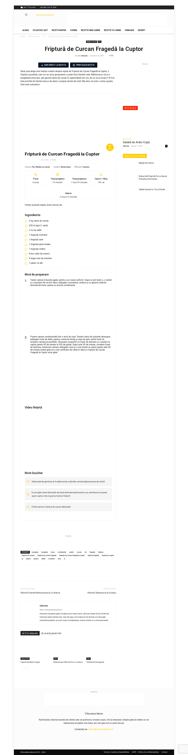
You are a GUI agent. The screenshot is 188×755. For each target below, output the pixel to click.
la (22, 559)
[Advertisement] (117, 19)
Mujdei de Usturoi (146, 163)
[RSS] (156, 7)
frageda (92, 552)
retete (43, 559)
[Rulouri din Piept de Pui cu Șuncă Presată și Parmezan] (130, 179)
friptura (100, 552)
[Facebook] (147, 7)
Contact (164, 752)
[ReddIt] (36, 575)
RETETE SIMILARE (30, 633)
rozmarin (51, 559)
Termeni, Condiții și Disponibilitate (116, 752)
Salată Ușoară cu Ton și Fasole (152, 189)
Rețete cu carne (112, 30)
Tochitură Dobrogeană (95, 662)
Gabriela (84, 56)
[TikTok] (161, 7)
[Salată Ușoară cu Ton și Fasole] (130, 193)
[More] (49, 575)
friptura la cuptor (108, 555)
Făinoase (129, 30)
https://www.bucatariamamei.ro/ (51, 610)
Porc (55, 658)
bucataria (35, 552)
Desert (141, 30)
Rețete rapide (59, 30)
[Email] (42, 575)
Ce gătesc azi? (40, 30)
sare (59, 559)
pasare (36, 559)
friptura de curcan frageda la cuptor (72, 555)
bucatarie (44, 552)
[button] (164, 30)
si (64, 559)
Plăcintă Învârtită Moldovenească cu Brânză (40, 593)
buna (53, 552)
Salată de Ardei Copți (136, 142)
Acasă (25, 30)
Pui (44, 36)
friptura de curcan (28, 555)
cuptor (71, 552)
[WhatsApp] (29, 575)
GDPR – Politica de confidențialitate (145, 752)
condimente (62, 552)
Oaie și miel (25, 658)
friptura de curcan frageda (47, 555)
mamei (28, 559)
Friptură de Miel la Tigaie (30, 662)
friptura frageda (93, 555)
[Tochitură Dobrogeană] (101, 649)
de (86, 552)
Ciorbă (73, 30)
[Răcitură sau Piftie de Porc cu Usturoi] (68, 649)
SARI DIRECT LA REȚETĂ (55, 65)
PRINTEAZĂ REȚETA (85, 65)
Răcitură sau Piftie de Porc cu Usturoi (68, 662)
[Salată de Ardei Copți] (145, 125)
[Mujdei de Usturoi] (130, 166)
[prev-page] (22, 667)
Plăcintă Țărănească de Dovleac (102, 593)
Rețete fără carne (90, 30)
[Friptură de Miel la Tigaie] (36, 649)
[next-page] (26, 667)
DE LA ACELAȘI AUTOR (51, 633)
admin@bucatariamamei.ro (100, 729)
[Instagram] (152, 7)
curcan (79, 552)
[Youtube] (165, 7)
